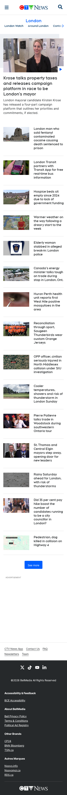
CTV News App (13, 648)
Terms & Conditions (16, 720)
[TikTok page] (30, 667)
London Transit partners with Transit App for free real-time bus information (48, 169)
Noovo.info (11, 765)
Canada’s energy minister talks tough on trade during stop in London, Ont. (48, 274)
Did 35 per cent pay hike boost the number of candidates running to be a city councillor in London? (48, 511)
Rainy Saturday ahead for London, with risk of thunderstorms (47, 480)
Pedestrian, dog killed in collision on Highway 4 (48, 541)
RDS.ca (8, 774)
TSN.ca (9, 750)
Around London (38, 25)
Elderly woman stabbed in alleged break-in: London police (48, 248)
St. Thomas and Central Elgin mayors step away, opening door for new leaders (47, 452)
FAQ (45, 648)
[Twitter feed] (22, 667)
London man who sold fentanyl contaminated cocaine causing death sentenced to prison (48, 138)
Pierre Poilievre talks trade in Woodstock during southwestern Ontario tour (47, 423)
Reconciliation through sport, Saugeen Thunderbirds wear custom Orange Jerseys (48, 332)
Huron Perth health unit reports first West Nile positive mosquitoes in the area (48, 301)
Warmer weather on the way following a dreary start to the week (48, 222)
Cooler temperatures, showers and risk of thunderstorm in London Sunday (48, 393)
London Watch (13, 25)
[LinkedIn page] (44, 667)
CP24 (7, 741)
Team (25, 654)
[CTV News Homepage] (34, 7)
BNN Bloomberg (14, 745)
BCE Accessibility (14, 700)
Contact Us (33, 648)
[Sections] (6, 7)
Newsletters (11, 654)
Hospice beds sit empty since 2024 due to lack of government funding (49, 197)
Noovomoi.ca (12, 770)
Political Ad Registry (16, 725)
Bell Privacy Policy (15, 716)
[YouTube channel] (37, 667)
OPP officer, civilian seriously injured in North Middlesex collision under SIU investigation (48, 364)
